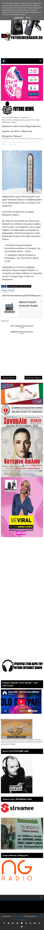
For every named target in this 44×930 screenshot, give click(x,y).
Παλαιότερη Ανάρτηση (33, 378)
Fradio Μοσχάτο (13, 117)
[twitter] (8, 923)
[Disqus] (22, 565)
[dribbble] (26, 923)
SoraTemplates (17, 916)
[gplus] (13, 923)
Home (4, 117)
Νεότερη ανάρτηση (8, 378)
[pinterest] (17, 923)
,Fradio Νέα (12, 145)
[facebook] (4, 923)
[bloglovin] (21, 923)
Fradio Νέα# (26, 286)
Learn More (19, 18)
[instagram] (39, 923)
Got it (28, 18)
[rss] (30, 923)
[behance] (35, 923)
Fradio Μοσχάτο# (14, 286)
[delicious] (21, 926)
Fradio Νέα (24, 117)
